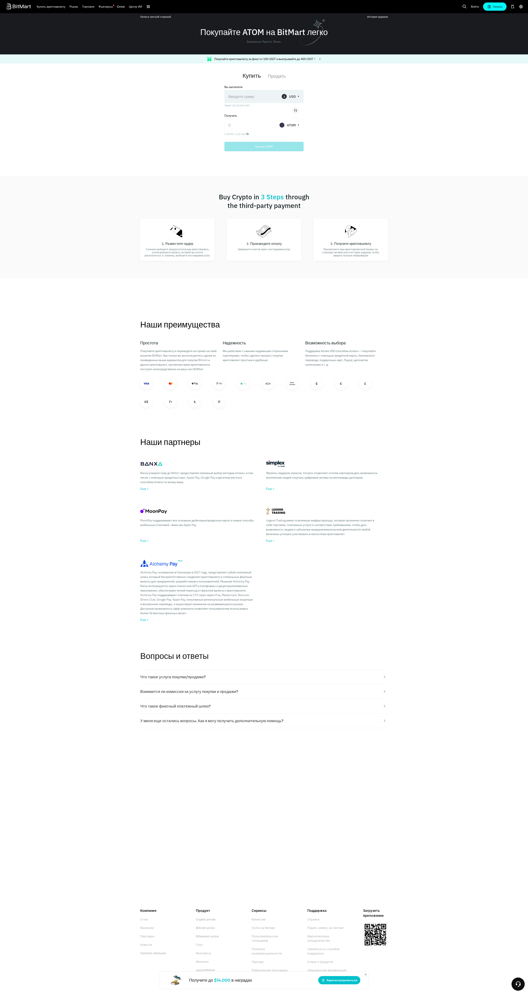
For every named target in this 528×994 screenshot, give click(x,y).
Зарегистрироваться (341, 980)
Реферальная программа (270, 970)
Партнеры (147, 936)
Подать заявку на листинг (325, 928)
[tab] (264, 677)
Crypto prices (206, 919)
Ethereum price (207, 936)
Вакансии (147, 928)
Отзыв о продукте (320, 962)
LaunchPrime (205, 970)
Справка (313, 919)
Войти (475, 6)
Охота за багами (263, 928)
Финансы (202, 961)
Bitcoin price (205, 928)
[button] (264, 677)
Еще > (144, 489)
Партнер (258, 962)
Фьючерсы (203, 953)
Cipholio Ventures (153, 953)
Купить (252, 75)
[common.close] (365, 974)
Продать (277, 76)
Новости (146, 945)
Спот (199, 945)
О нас (144, 919)
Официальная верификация (326, 970)
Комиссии (258, 919)
